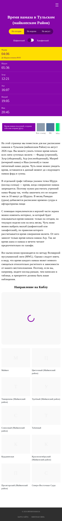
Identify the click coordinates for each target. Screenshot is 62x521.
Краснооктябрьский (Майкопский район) (41, 458)
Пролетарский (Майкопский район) (14, 487)
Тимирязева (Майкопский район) (13, 400)
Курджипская (7, 456)
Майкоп (5, 370)
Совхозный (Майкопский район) (13, 429)
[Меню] (57, 4)
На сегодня (16, 31)
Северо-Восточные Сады (44, 485)
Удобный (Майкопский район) (46, 399)
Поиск (50, 4)
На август (46, 31)
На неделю (31, 31)
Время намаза (15, 5)
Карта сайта (23, 517)
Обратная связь (37, 517)
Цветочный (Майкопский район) (43, 371)
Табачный (36, 428)
